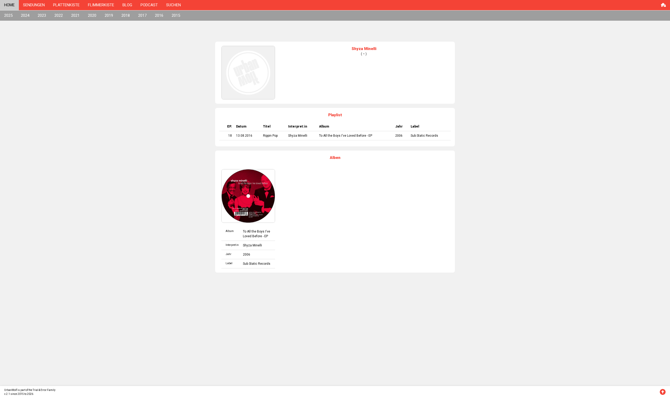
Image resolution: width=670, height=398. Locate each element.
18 (230, 135)
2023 (42, 15)
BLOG (127, 5)
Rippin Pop (270, 135)
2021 (75, 15)
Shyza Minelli (297, 135)
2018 (125, 15)
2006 (399, 135)
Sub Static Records (424, 135)
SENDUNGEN (34, 5)
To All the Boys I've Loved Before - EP (345, 135)
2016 (159, 15)
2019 (109, 15)
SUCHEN (173, 5)
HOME (9, 5)
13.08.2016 (244, 135)
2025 (8, 15)
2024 (25, 15)
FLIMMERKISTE (101, 5)
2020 (92, 15)
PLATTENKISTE (66, 5)
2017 (142, 15)
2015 (176, 15)
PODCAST (149, 5)
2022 (58, 15)
